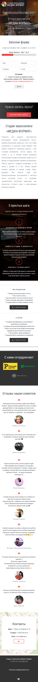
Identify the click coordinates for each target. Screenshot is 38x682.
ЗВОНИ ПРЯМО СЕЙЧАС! (19, 115)
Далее (19, 86)
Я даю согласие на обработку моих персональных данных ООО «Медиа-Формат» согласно (19, 79)
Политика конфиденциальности (19, 670)
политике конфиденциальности (22, 81)
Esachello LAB (23, 661)
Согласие (19, 74)
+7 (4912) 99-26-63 (20, 307)
